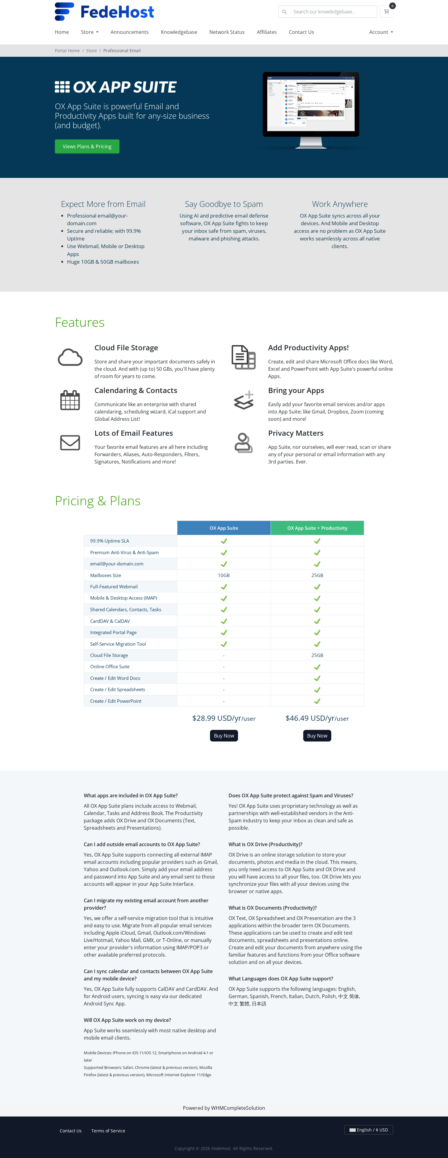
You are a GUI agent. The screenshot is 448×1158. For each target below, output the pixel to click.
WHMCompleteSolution (238, 1108)
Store (88, 32)
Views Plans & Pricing (87, 146)
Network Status (227, 32)
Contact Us (301, 32)
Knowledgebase (179, 32)
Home (62, 32)
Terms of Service (108, 1131)
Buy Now (224, 735)
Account (379, 32)
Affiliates (267, 32)
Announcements (130, 32)
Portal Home (67, 50)
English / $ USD (372, 1130)
